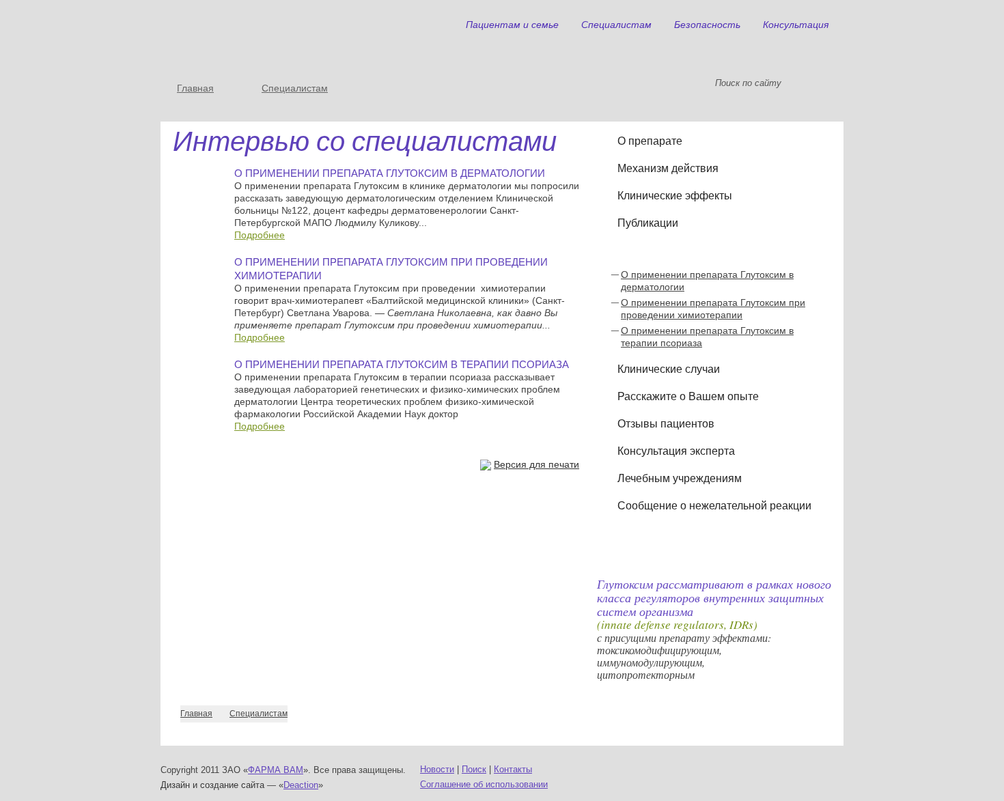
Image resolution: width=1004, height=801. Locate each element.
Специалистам (295, 88)
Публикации (647, 223)
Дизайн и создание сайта (212, 785)
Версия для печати (536, 464)
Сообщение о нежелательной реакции (714, 505)
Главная (195, 88)
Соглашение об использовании (484, 784)
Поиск (474, 769)
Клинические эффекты (674, 195)
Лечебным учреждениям (679, 478)
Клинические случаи (668, 369)
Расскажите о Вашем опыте (688, 396)
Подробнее (259, 234)
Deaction (300, 785)
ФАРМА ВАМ (275, 770)
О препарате (649, 141)
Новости (437, 769)
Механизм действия (668, 168)
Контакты (513, 769)
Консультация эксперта (676, 451)
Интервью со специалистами (690, 250)
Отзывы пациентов (665, 424)
